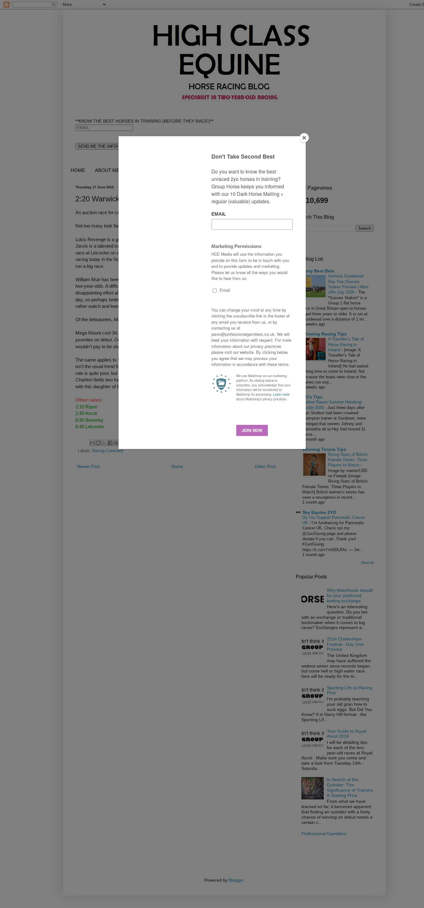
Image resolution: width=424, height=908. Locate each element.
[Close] (304, 137)
